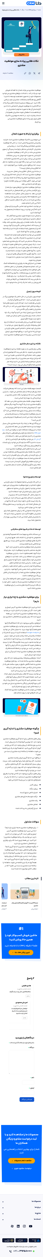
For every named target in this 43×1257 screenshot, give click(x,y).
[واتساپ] (30, 73)
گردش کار (37, 439)
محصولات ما (36, 1201)
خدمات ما (37, 1219)
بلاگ (22, 10)
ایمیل (31, 1088)
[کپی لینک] (25, 73)
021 (22, 1251)
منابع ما (38, 1213)
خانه (39, 10)
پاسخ (28, 996)
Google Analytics (33, 632)
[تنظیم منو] (3, 3)
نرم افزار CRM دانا (31, 10)
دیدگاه (31, 1047)
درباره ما (38, 1207)
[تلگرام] (39, 73)
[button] (21, 952)
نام (32, 1077)
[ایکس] (34, 73)
